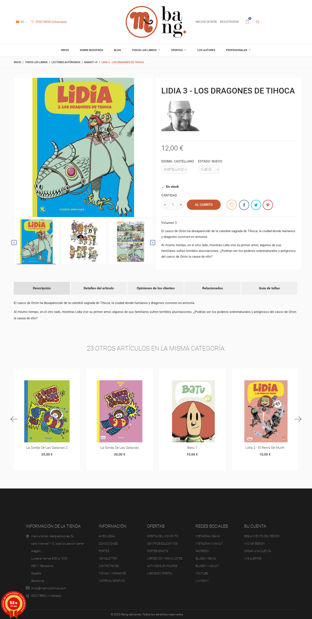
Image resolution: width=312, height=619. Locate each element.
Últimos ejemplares (162, 566)
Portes (104, 551)
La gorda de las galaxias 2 (46, 448)
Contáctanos (109, 566)
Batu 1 (192, 448)
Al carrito (204, 205)
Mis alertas (252, 558)
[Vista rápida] (41, 373)
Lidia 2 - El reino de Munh (264, 448)
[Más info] (52, 373)
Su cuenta (255, 526)
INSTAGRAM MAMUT (209, 543)
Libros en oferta (159, 573)
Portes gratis (157, 551)
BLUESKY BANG (205, 558)
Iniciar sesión (254, 543)
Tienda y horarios (112, 573)
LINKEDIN (201, 580)
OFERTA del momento (162, 536)
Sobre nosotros (91, 50)
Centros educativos (162, 543)
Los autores (206, 50)
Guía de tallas (269, 288)
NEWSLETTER (108, 558)
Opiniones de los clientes (156, 288)
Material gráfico (112, 580)
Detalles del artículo (99, 288)
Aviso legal (107, 536)
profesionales (237, 50)
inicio (65, 50)
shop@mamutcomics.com (48, 588)
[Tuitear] (256, 205)
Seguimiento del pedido (262, 536)
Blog (117, 50)
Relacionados (212, 288)
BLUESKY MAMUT (207, 566)
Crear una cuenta (257, 551)
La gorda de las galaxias (119, 448)
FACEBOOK (202, 551)
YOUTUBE (201, 573)
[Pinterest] (268, 205)
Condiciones (108, 543)
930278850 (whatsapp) (51, 21)
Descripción (42, 288)
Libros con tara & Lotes (164, 558)
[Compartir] (244, 205)
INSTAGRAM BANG (207, 536)
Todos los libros (144, 50)
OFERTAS (177, 50)
